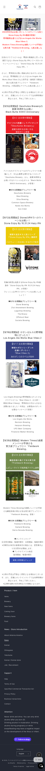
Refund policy (21, 763)
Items (6, 596)
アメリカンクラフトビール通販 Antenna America (22, 760)
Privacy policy (32, 763)
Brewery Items (10, 616)
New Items (8, 606)
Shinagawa (8, 650)
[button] (4, 7)
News (6, 640)
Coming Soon (9, 611)
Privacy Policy (9, 694)
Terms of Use (9, 684)
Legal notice (30, 766)
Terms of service (18, 766)
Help (6, 679)
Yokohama (8, 655)
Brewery (7, 601)
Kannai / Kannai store (12, 660)
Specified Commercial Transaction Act (19, 689)
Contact (7, 704)
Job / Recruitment (11, 665)
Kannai (7, 645)
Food (6, 621)
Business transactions (12, 699)
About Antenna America (13, 635)
